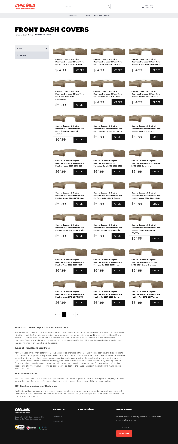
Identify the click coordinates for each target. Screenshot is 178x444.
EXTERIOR (85, 16)
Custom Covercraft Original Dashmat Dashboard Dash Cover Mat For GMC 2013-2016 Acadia (107, 227)
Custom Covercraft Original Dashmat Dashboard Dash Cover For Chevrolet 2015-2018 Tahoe (107, 94)
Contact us (57, 417)
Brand (20, 48)
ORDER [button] (80, 70)
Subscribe (124, 433)
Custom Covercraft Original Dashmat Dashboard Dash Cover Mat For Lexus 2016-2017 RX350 (69, 294)
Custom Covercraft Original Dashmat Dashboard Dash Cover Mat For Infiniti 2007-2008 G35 (145, 94)
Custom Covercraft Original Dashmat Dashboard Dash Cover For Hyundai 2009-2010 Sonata (107, 262)
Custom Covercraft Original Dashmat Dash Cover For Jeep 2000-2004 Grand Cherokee (144, 262)
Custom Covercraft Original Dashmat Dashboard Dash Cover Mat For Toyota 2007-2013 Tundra (70, 227)
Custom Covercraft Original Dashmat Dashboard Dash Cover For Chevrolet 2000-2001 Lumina (107, 128)
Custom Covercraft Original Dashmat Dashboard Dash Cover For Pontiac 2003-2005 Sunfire (69, 61)
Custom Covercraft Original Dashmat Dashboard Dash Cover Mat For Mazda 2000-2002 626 (69, 163)
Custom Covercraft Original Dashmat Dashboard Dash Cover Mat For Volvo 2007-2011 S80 (145, 128)
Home (17, 35)
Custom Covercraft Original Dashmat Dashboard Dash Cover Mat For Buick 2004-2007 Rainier (146, 61)
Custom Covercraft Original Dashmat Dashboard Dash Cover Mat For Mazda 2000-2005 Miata (145, 195)
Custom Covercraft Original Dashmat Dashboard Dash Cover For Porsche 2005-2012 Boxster (107, 195)
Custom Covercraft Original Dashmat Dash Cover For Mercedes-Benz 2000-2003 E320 (107, 163)
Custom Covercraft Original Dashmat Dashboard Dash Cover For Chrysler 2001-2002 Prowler (107, 61)
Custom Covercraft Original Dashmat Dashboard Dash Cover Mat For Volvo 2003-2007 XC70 (69, 262)
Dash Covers (28, 35)
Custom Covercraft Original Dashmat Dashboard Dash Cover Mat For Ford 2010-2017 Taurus (145, 294)
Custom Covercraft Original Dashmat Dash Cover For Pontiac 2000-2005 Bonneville (146, 163)
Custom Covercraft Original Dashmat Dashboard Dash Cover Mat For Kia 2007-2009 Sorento (107, 294)
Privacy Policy (59, 421)
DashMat (22, 55)
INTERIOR (73, 16)
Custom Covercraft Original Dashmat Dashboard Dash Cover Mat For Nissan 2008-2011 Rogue (69, 195)
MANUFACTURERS (101, 16)
